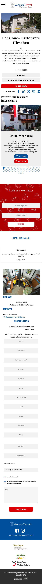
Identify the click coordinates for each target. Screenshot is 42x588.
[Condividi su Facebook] (19, 91)
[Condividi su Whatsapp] (24, 91)
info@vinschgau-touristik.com (14, 317)
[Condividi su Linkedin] (39, 91)
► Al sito (21, 75)
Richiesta (21, 161)
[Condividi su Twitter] (29, 91)
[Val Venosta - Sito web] (21, 547)
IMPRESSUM (13, 535)
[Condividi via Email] (34, 91)
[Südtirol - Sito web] (21, 556)
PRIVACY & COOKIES (26, 535)
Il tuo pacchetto (9, 463)
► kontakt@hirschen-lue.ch (21, 80)
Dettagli (22, 156)
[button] (3, 4)
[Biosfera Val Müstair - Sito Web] (21, 563)
